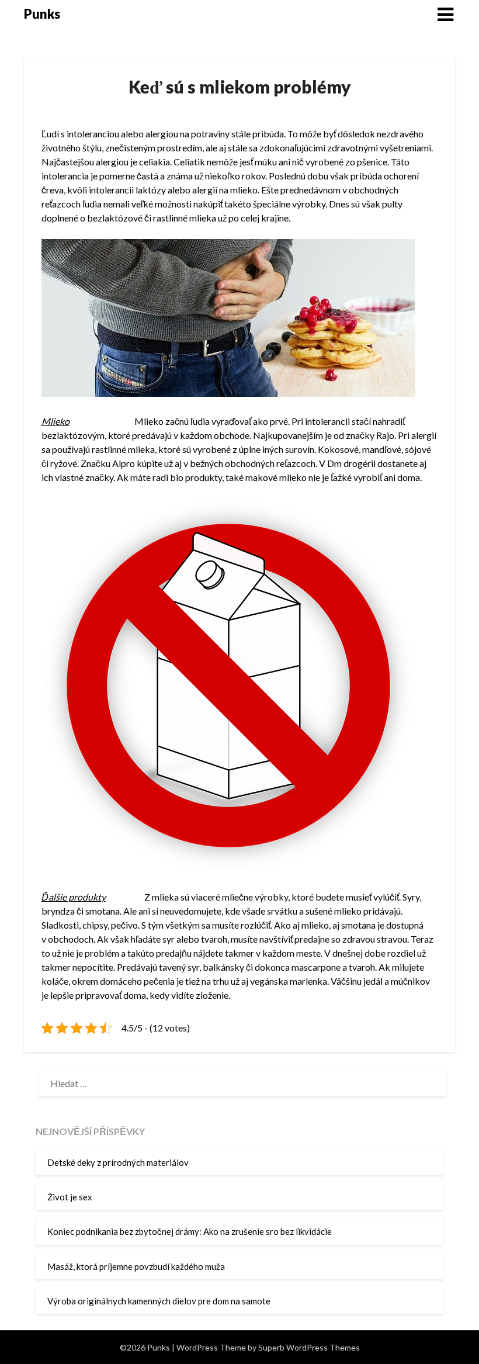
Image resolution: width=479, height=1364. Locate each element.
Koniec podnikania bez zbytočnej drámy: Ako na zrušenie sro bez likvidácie (189, 1231)
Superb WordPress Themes (309, 1347)
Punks (42, 14)
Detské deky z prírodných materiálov (118, 1162)
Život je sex (69, 1197)
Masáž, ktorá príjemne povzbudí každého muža (136, 1266)
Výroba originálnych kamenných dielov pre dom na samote (158, 1301)
